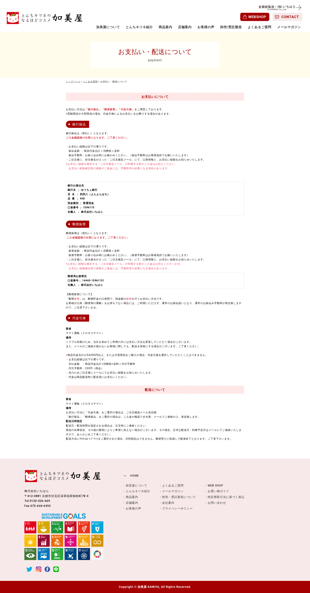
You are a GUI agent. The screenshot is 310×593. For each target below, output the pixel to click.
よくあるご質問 (259, 27)
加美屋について (108, 27)
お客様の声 (205, 27)
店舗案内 (185, 27)
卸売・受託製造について (179, 497)
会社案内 (168, 502)
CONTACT (290, 17)
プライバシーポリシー (177, 508)
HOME (134, 475)
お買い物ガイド (218, 491)
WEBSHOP (257, 17)
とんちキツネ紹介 (139, 27)
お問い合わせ (217, 502)
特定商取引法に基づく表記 (226, 497)
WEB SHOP (215, 485)
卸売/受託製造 (231, 27)
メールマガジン (289, 27)
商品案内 (165, 27)
